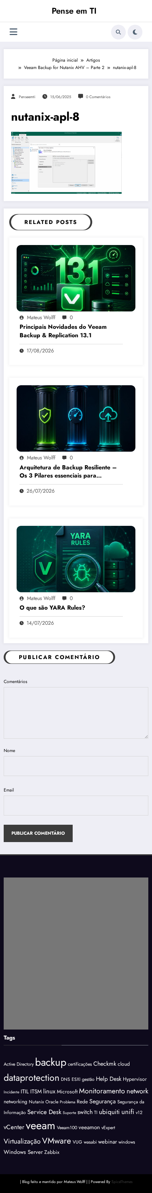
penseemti (27, 97)
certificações (80, 1064)
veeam (40, 1125)
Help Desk (108, 1079)
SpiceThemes (121, 1182)
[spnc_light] (135, 32)
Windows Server (23, 1152)
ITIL (25, 1091)
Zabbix (51, 1152)
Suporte (69, 1113)
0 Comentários (98, 97)
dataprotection (31, 1077)
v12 (139, 1112)
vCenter (14, 1127)
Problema (67, 1102)
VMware (56, 1141)
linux (49, 1091)
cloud (124, 1064)
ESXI (76, 1079)
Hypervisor (135, 1079)
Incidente (11, 1092)
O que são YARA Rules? (52, 608)
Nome (9, 750)
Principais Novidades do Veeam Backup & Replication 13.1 (63, 331)
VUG (77, 1142)
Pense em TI (74, 11)
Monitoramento (102, 1091)
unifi (127, 1112)
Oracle (51, 1102)
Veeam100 (67, 1127)
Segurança (102, 1101)
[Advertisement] (76, 953)
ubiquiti (109, 1112)
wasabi (90, 1142)
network (137, 1091)
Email (9, 790)
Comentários (15, 681)
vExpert (108, 1127)
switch (85, 1112)
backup (50, 1062)
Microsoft (67, 1091)
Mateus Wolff (41, 317)
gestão (88, 1079)
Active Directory (19, 1064)
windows (126, 1142)
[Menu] (13, 32)
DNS (65, 1079)
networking (15, 1101)
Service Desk (44, 1111)
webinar (107, 1142)
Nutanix (36, 1102)
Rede (82, 1101)
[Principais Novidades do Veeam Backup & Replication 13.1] (76, 278)
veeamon (89, 1127)
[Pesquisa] (118, 32)
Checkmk (104, 1063)
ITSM (36, 1091)
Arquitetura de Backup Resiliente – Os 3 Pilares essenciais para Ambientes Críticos (68, 471)
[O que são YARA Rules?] (76, 558)
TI (95, 1112)
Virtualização (22, 1141)
